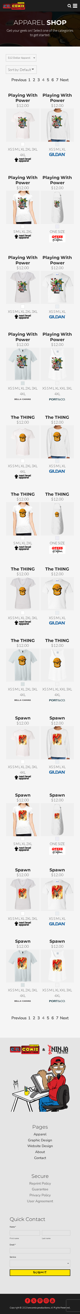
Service (13, 1257)
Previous (19, 79)
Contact (40, 1158)
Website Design (40, 1146)
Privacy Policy (40, 1195)
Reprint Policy (40, 1183)
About (40, 1152)
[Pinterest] (40, 1300)
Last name (46, 1238)
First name (14, 1238)
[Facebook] (27, 1300)
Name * (13, 1227)
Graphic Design (40, 1140)
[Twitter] (34, 1300)
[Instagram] (46, 1300)
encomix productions (39, 1307)
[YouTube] (52, 1300)
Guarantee (40, 1189)
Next (64, 79)
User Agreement (40, 1201)
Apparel (40, 1134)
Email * (13, 1244)
